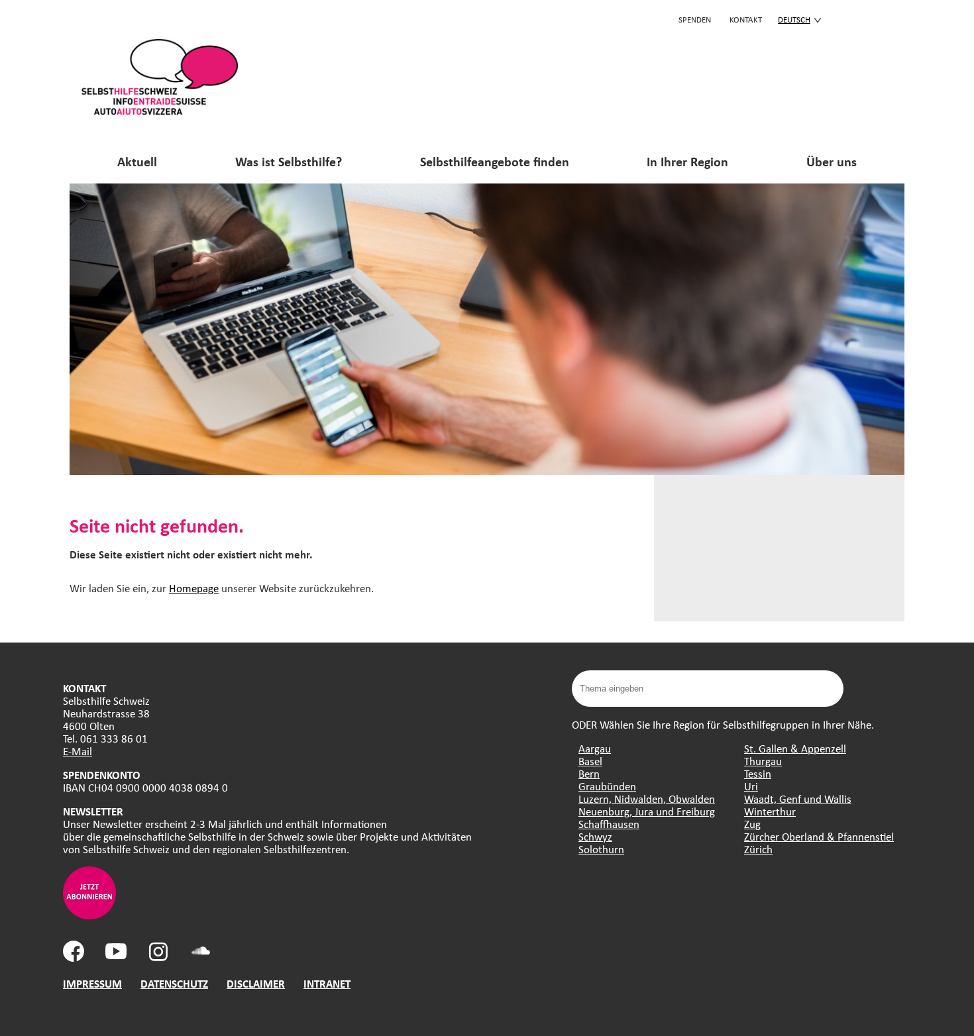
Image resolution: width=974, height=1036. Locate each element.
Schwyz (595, 836)
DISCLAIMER (256, 983)
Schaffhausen (608, 823)
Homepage (194, 588)
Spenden (694, 19)
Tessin (757, 773)
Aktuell (137, 161)
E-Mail (77, 750)
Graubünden (607, 786)
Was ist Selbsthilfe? (288, 161)
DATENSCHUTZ (174, 983)
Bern (589, 773)
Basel (590, 760)
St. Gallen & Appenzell (795, 748)
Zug (752, 823)
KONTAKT (746, 19)
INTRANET (327, 983)
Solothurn (601, 848)
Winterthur (770, 811)
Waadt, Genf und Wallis (797, 798)
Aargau (594, 748)
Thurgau (763, 760)
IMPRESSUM (92, 983)
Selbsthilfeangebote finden (494, 161)
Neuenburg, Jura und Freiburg (646, 811)
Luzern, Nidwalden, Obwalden (646, 798)
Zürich (758, 848)
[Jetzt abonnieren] (89, 915)
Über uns (831, 161)
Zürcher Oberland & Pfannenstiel (819, 836)
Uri (751, 786)
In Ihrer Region (687, 161)
